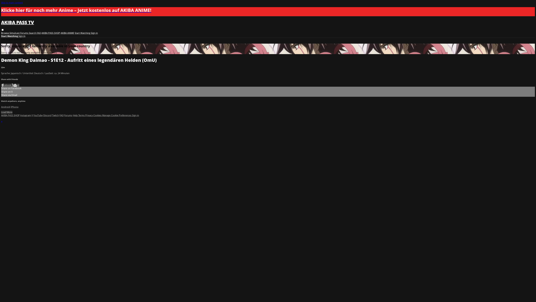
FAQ (39, 33)
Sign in (94, 33)
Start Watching (83, 33)
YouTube (38, 115)
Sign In (21, 36)
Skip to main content (12, 2)
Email (16, 85)
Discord (47, 115)
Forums (24, 33)
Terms (81, 115)
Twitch (55, 115)
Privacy (89, 115)
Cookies (97, 115)
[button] (2, 30)
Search (33, 33)
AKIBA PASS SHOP (50, 33)
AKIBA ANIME (67, 33)
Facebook (6, 85)
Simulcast (14, 33)
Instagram (25, 115)
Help (75, 115)
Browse (5, 33)
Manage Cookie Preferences (117, 115)
